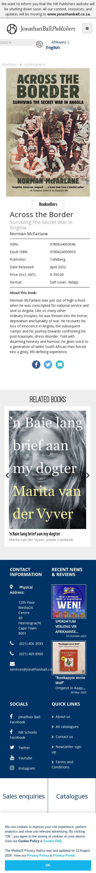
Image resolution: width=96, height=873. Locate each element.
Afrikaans (58, 42)
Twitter (24, 747)
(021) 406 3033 (30, 643)
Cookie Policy (28, 841)
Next (87, 476)
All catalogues (67, 726)
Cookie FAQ (53, 841)
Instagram (26, 768)
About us (62, 716)
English (53, 47)
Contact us (64, 736)
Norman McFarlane (29, 233)
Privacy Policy (38, 855)
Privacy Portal (64, 855)
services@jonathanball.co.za (33, 669)
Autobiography (35, 64)
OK (48, 865)
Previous (7, 476)
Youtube (25, 758)
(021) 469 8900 (30, 654)
